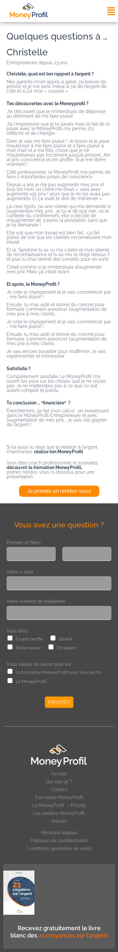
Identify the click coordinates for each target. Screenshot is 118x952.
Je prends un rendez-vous (59, 491)
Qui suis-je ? (59, 781)
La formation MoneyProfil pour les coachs (58, 672)
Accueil (59, 773)
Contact (59, 789)
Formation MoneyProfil (59, 797)
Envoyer (59, 702)
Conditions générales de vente (59, 848)
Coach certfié (29, 638)
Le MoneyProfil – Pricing (59, 805)
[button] (111, 11)
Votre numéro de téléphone (38, 601)
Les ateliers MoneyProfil (59, 813)
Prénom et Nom (25, 542)
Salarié (65, 638)
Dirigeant (66, 647)
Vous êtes (18, 631)
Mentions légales (59, 832)
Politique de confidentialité (59, 840)
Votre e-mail (21, 572)
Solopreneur (28, 647)
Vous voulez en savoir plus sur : (42, 664)
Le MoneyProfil (31, 681)
